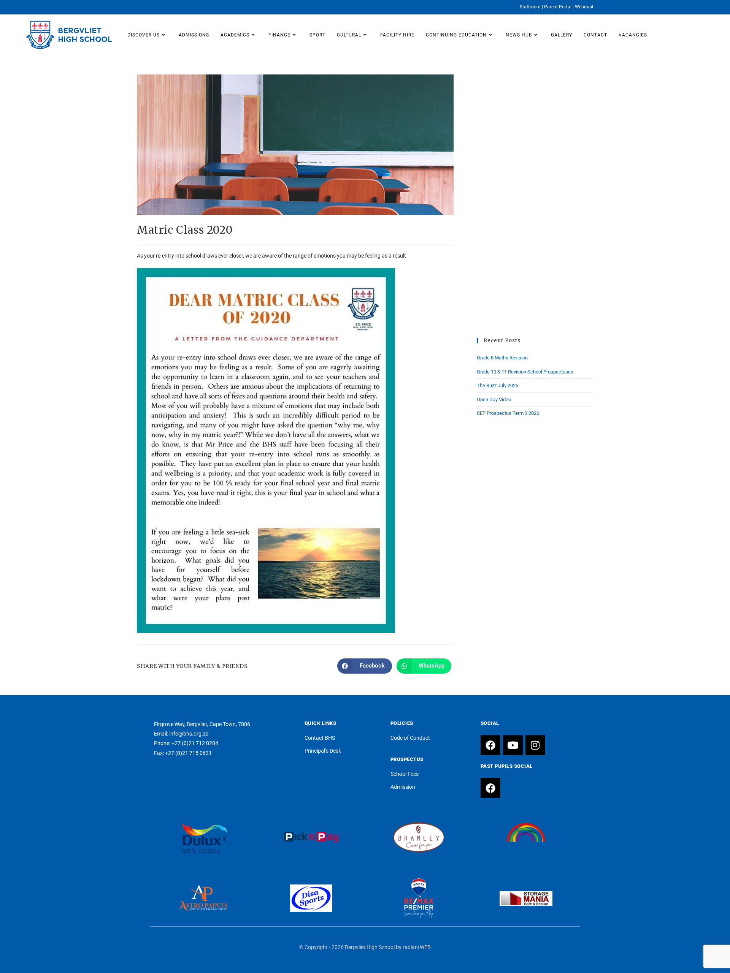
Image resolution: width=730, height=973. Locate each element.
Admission (402, 787)
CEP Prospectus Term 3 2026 (508, 413)
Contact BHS (320, 738)
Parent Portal (557, 6)
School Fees (404, 774)
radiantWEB (417, 947)
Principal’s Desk (323, 751)
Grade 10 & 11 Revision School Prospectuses (525, 372)
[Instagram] (535, 745)
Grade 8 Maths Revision (502, 358)
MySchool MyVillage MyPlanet (526, 846)
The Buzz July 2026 (497, 385)
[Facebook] (490, 745)
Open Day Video (494, 399)
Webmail (584, 6)
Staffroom (530, 6)
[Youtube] (513, 745)
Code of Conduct (410, 738)
